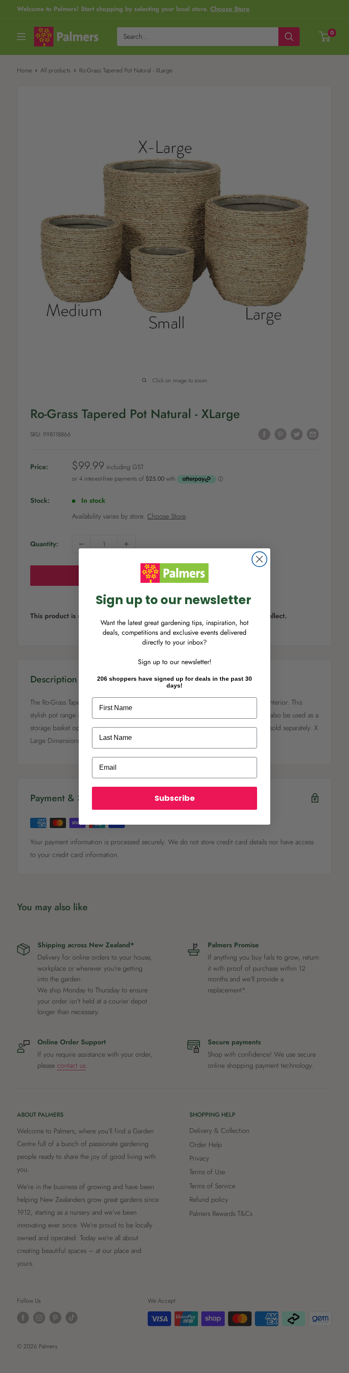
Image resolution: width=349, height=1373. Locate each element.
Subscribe (174, 798)
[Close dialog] (259, 559)
